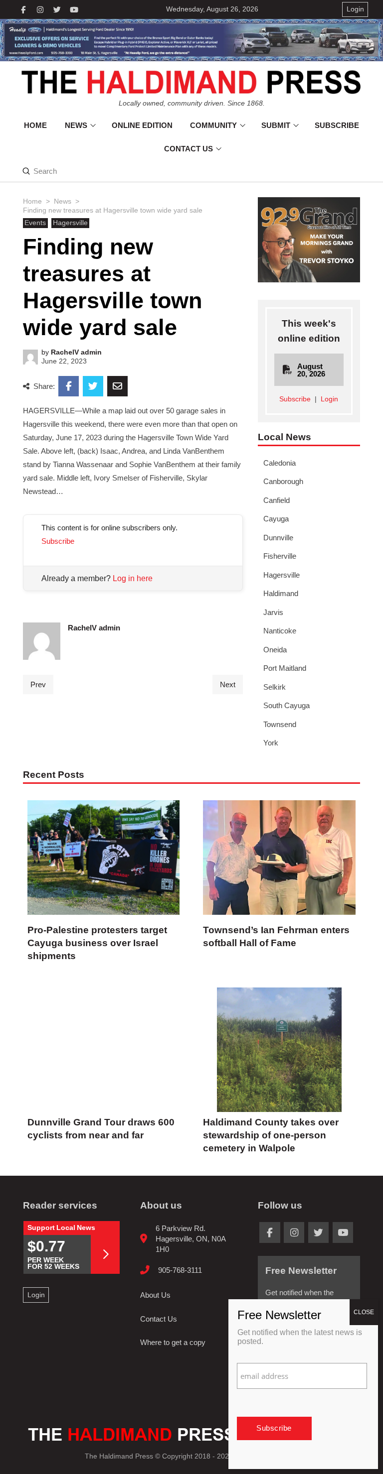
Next (227, 684)
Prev (38, 684)
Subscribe (57, 541)
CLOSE (364, 1312)
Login (329, 399)
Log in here (133, 578)
